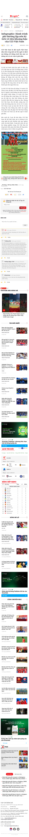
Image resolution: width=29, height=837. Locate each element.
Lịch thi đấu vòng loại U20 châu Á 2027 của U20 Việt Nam (8, 690)
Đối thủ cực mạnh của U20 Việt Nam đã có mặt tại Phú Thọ (8, 658)
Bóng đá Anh (19, 19)
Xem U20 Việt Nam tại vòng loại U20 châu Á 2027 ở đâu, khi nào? (7, 700)
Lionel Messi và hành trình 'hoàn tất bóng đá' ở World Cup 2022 (9, 751)
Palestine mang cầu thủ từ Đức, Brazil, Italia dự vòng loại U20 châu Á (8, 648)
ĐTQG (3, 566)
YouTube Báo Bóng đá (9, 290)
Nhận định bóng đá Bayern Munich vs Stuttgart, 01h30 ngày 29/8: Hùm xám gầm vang (14, 795)
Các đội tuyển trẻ (19, 30)
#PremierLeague (24, 22)
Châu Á (6, 30)
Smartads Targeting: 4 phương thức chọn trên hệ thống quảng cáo (14, 442)
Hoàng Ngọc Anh (9, 261)
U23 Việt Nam (7, 188)
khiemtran (7, 275)
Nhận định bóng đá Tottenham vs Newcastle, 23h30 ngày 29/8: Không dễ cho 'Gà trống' (14, 790)
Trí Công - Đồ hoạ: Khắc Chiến (10, 184)
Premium (11, 19)
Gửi (25, 225)
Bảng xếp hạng (9, 482)
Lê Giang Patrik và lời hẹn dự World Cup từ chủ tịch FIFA (8, 563)
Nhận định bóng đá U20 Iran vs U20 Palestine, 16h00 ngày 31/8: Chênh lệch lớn (8, 606)
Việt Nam (25, 19)
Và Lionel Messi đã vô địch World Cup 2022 (9, 764)
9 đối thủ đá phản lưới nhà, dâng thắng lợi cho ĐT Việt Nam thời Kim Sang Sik (8, 524)
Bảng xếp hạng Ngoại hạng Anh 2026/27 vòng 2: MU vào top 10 (8, 329)
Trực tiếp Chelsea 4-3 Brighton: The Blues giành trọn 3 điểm (8, 413)
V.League (4, 453)
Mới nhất (5, 19)
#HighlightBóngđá (16, 22)
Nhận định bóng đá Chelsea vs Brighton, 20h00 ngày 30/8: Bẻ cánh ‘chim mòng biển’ (8, 400)
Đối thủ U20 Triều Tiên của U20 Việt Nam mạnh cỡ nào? (8, 668)
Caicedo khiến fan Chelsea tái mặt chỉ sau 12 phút (8, 378)
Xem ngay (4, 445)
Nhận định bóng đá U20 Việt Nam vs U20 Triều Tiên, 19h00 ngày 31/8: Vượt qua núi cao (8, 679)
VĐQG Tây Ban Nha (6, 357)
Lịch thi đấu (8, 449)
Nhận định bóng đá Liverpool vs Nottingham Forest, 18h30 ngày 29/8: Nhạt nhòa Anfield (8, 550)
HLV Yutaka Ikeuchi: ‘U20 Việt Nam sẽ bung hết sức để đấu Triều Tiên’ (8, 628)
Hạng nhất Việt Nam (19, 453)
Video (3, 370)
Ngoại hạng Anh (5, 332)
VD (5, 230)
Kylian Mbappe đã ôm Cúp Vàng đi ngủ (9, 758)
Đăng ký (22, 208)
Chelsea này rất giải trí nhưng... (7, 388)
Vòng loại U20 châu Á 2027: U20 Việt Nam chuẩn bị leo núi (7, 710)
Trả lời (9, 237)
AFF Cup (3, 528)
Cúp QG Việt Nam (10, 453)
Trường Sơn (7, 241)
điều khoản (23, 211)
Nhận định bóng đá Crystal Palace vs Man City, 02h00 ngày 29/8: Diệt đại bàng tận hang (8, 537)
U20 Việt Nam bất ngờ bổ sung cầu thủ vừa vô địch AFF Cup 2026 (8, 638)
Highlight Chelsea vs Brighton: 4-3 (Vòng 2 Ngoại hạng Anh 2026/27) (8, 366)
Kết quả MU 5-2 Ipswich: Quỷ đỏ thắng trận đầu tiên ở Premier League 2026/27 (8, 341)
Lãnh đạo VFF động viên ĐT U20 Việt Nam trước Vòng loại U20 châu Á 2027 (8, 617)
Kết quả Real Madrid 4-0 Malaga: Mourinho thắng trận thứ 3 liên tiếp (8, 354)
